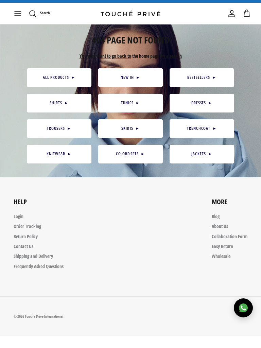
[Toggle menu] (17, 13)
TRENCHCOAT (202, 128)
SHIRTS (59, 103)
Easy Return (222, 246)
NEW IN (130, 77)
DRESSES (202, 103)
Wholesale (221, 256)
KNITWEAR (59, 154)
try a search (171, 56)
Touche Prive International (44, 316)
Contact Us (23, 246)
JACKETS (201, 154)
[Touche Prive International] (130, 13)
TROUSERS (59, 128)
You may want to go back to (105, 56)
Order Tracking (27, 226)
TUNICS (130, 103)
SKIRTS (130, 128)
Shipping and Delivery (33, 256)
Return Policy (26, 236)
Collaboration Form (229, 236)
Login (18, 216)
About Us (220, 226)
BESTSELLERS (201, 77)
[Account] (232, 14)
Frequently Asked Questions (39, 266)
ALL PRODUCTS (59, 77)
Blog (216, 216)
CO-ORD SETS (130, 154)
